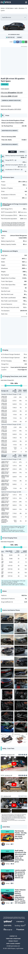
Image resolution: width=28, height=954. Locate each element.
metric (12, 151)
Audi (16, 8)
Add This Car (11, 37)
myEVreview (19, 948)
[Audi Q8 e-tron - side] (20, 629)
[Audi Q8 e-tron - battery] (20, 738)
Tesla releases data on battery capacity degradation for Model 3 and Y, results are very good (20, 896)
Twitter (15, 42)
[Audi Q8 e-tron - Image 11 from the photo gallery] (7, 673)
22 (13, 864)
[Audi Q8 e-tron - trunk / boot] (20, 727)
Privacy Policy (13, 941)
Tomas (7, 844)
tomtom (20, 929)
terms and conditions (13, 938)
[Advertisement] (14, 61)
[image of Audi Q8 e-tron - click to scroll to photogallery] (14, 26)
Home (2, 8)
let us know (4, 821)
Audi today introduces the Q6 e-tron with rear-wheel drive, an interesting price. (20, 856)
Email (26, 42)
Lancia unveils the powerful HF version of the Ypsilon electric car (20, 874)
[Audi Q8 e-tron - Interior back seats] (20, 694)
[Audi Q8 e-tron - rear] (20, 618)
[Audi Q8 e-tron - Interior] (7, 694)
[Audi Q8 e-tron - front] (7, 629)
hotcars (7, 929)
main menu (26, 1)
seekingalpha (20, 925)
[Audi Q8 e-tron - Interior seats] (7, 705)
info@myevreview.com (13, 946)
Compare (19, 37)
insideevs (20, 921)
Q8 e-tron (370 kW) (9, 96)
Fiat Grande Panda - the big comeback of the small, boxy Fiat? (20, 834)
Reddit (20, 42)
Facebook (17, 42)
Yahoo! (7, 921)
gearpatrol (7, 925)
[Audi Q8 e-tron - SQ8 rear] (7, 640)
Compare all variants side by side (11, 100)
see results (10, 754)
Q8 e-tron (21, 8)
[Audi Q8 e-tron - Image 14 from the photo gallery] (20, 684)
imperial (22, 151)
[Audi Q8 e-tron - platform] (7, 738)
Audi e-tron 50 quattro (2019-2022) (11, 109)
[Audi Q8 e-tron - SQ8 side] (7, 662)
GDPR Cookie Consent (13, 943)
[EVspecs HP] (6, 3)
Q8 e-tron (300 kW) (12, 92)
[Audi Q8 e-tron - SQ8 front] (7, 618)
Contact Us (13, 936)
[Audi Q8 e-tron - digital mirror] (7, 727)
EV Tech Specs (9, 8)
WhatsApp (23, 42)
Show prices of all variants (9, 130)
